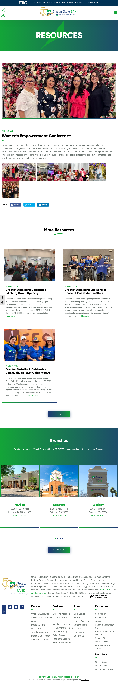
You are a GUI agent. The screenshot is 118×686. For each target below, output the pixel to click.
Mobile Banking (38, 625)
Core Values (79, 614)
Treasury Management (63, 628)
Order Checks (101, 642)
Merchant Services (61, 624)
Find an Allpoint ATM (104, 669)
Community (100, 614)
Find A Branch (101, 662)
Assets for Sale (102, 617)
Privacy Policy (57, 677)
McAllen (20, 504)
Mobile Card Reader (40, 636)
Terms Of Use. (44, 677)
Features (99, 621)
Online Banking (38, 628)
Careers (77, 628)
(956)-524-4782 (59, 515)
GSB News (79, 632)
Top (113, 681)
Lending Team (80, 625)
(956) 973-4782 (98, 515)
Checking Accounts (40, 614)
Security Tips (101, 638)
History (77, 617)
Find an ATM (101, 666)
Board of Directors (82, 621)
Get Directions (59, 550)
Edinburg (59, 504)
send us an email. (39, 593)
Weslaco (98, 504)
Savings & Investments (41, 617)
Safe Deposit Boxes (40, 639)
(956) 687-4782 (20, 515)
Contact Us (79, 636)
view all (59, 414)
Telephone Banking (40, 632)
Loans (34, 621)
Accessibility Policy (71, 677)
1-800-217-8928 (105, 590)
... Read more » (86, 316)
